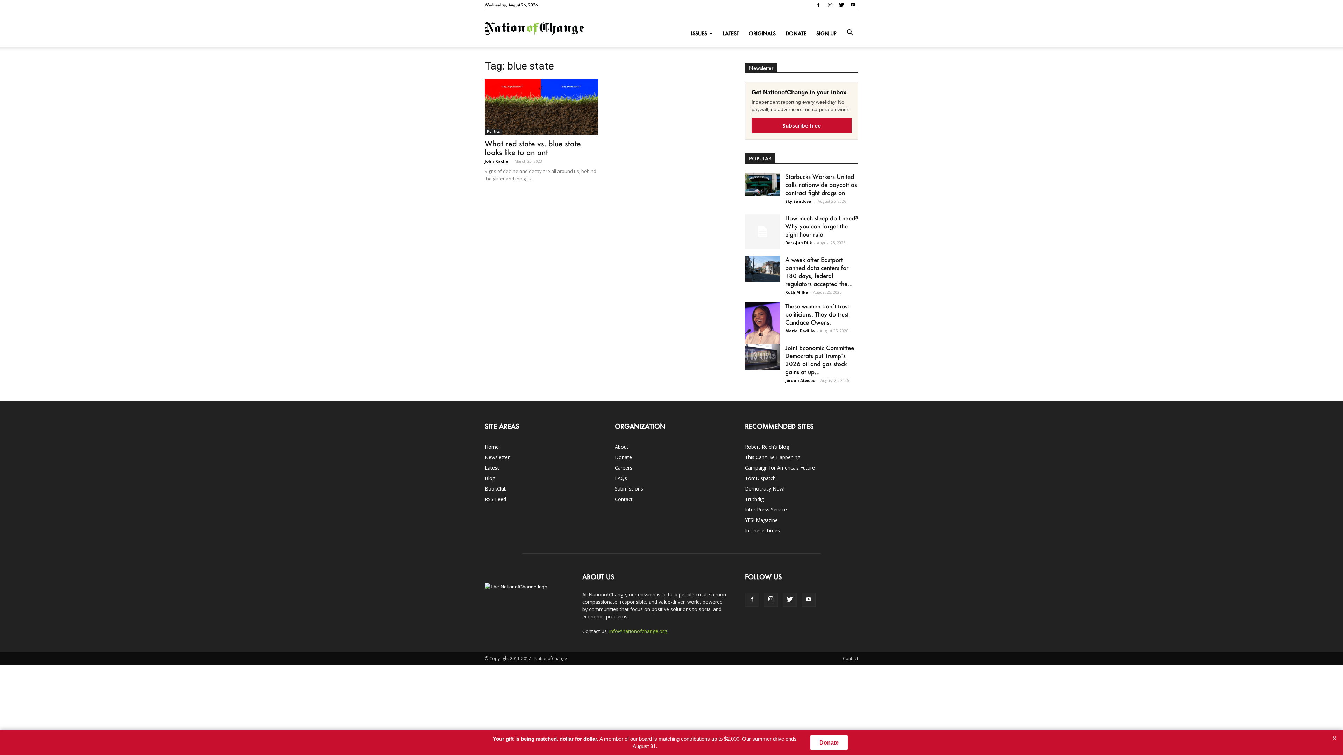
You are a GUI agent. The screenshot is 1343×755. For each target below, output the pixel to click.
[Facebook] (818, 5)
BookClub (496, 488)
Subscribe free (801, 125)
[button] (849, 32)
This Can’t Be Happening (772, 457)
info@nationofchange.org (638, 631)
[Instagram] (830, 5)
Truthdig (754, 499)
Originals (762, 33)
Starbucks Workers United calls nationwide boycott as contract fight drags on (821, 184)
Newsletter (497, 457)
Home (492, 446)
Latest (731, 33)
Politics (493, 131)
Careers (623, 467)
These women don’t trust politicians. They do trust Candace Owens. (817, 314)
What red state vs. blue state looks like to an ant (533, 148)
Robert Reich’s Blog (767, 446)
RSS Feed (495, 499)
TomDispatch (760, 478)
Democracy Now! (764, 488)
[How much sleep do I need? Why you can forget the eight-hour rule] (762, 231)
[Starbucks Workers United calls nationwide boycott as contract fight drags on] (762, 184)
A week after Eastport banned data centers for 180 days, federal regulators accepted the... (819, 272)
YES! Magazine (761, 520)
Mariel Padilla (800, 330)
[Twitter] (841, 5)
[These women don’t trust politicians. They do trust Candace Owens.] (762, 327)
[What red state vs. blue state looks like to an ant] (541, 107)
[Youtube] (853, 5)
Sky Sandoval (799, 201)
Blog (490, 478)
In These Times (762, 530)
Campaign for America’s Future (780, 467)
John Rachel (497, 161)
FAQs (621, 478)
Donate (796, 33)
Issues (699, 33)
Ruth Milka (796, 292)
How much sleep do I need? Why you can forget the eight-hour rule (821, 226)
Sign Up (826, 33)
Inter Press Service (766, 509)
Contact (624, 499)
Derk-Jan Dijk (798, 242)
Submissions (629, 488)
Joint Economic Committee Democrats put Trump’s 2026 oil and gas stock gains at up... (819, 360)
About (621, 446)
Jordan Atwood (800, 380)
